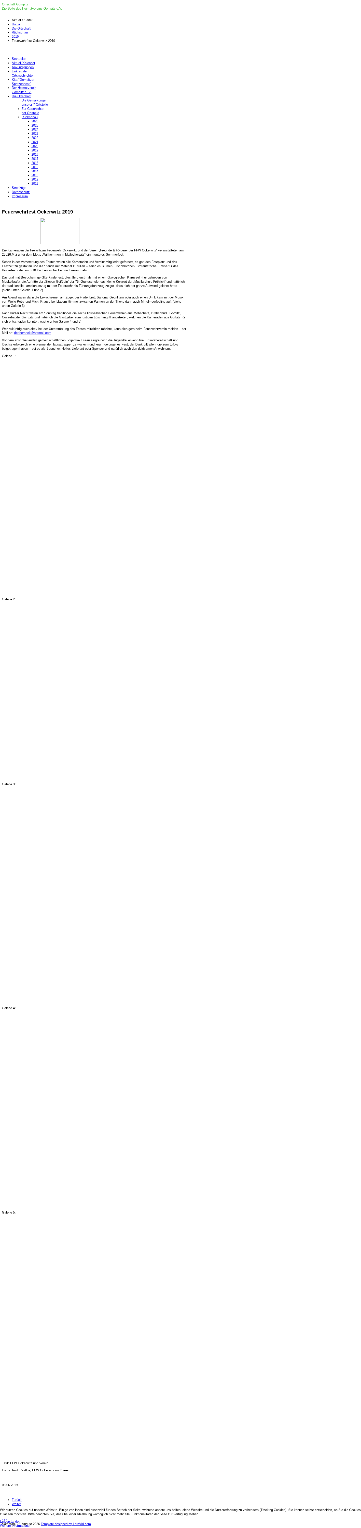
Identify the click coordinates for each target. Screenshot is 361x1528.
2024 (34, 129)
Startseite (19, 59)
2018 (34, 154)
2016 (34, 163)
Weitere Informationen (15, 1526)
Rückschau (30, 117)
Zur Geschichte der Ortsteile (32, 111)
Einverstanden (10, 1521)
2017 (34, 159)
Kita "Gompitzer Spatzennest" (23, 82)
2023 (34, 133)
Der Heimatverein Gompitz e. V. (24, 90)
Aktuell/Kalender (23, 63)
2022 (34, 138)
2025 (34, 125)
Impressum (20, 196)
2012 (34, 179)
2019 (34, 150)
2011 (34, 183)
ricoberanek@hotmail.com (32, 333)
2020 (34, 146)
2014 (34, 171)
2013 (34, 175)
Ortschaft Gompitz (15, 4)
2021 (34, 142)
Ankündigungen (23, 67)
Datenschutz (21, 192)
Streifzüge (19, 188)
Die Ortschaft (21, 96)
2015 (34, 167)
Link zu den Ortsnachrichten (23, 73)
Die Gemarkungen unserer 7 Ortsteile (35, 102)
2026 (34, 121)
